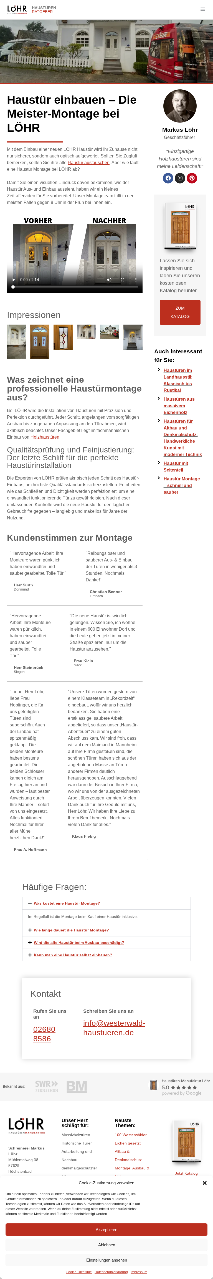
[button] (204, 1183)
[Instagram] (180, 178)
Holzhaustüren (45, 437)
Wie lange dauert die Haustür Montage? (71, 930)
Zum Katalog (180, 312)
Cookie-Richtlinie (79, 1272)
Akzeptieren (106, 1229)
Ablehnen (106, 1244)
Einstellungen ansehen (106, 1260)
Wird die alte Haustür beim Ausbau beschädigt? (79, 942)
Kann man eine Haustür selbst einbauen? (73, 955)
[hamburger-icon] (202, 9)
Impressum (139, 1272)
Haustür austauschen (89, 162)
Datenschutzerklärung (111, 1272)
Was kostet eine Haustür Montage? (67, 903)
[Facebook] (168, 178)
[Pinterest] (192, 178)
